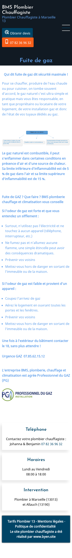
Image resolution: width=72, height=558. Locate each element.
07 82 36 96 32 (17, 42)
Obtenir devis (17, 32)
